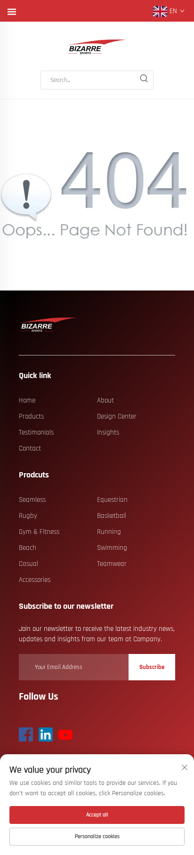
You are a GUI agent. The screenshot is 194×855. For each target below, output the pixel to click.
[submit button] (143, 80)
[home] (48, 325)
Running (109, 531)
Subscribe (151, 667)
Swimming (112, 547)
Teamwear (112, 563)
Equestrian (112, 499)
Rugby (28, 515)
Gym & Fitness (39, 531)
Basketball (111, 515)
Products (31, 416)
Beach (27, 547)
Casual (28, 563)
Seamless (32, 499)
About (105, 400)
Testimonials (36, 432)
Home (27, 400)
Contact (30, 448)
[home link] (97, 47)
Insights (108, 432)
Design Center (117, 416)
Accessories (34, 579)
